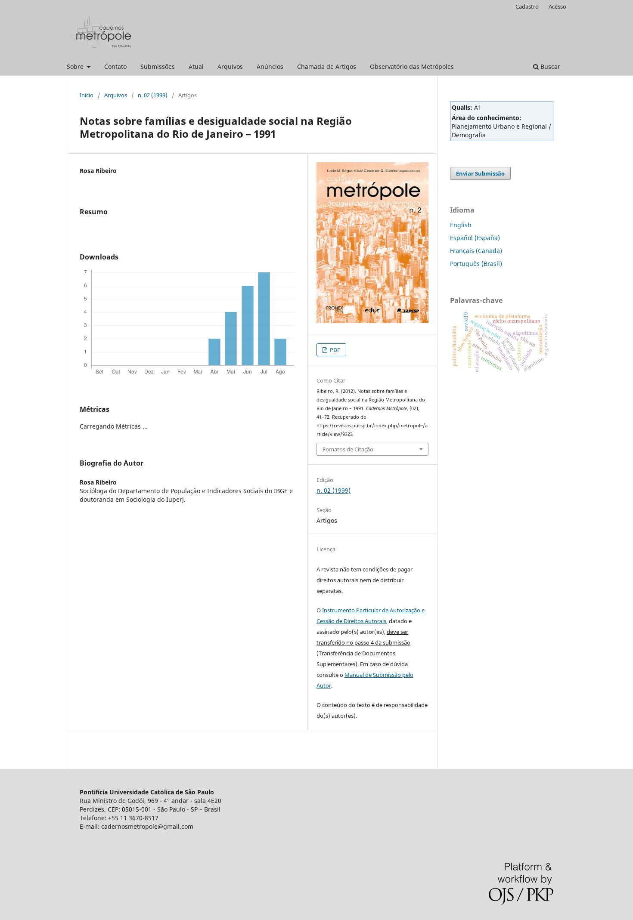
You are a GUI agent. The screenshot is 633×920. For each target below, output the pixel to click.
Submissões (157, 66)
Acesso (557, 6)
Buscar (549, 66)
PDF (334, 350)
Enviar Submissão (480, 173)
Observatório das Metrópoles (412, 66)
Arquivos (230, 66)
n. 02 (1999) (153, 95)
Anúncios (270, 66)
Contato (115, 66)
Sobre (76, 66)
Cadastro (527, 6)
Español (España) (475, 238)
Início (86, 95)
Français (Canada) (476, 251)
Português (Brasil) (476, 263)
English (461, 225)
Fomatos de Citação (348, 449)
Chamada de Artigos (326, 66)
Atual (196, 66)
